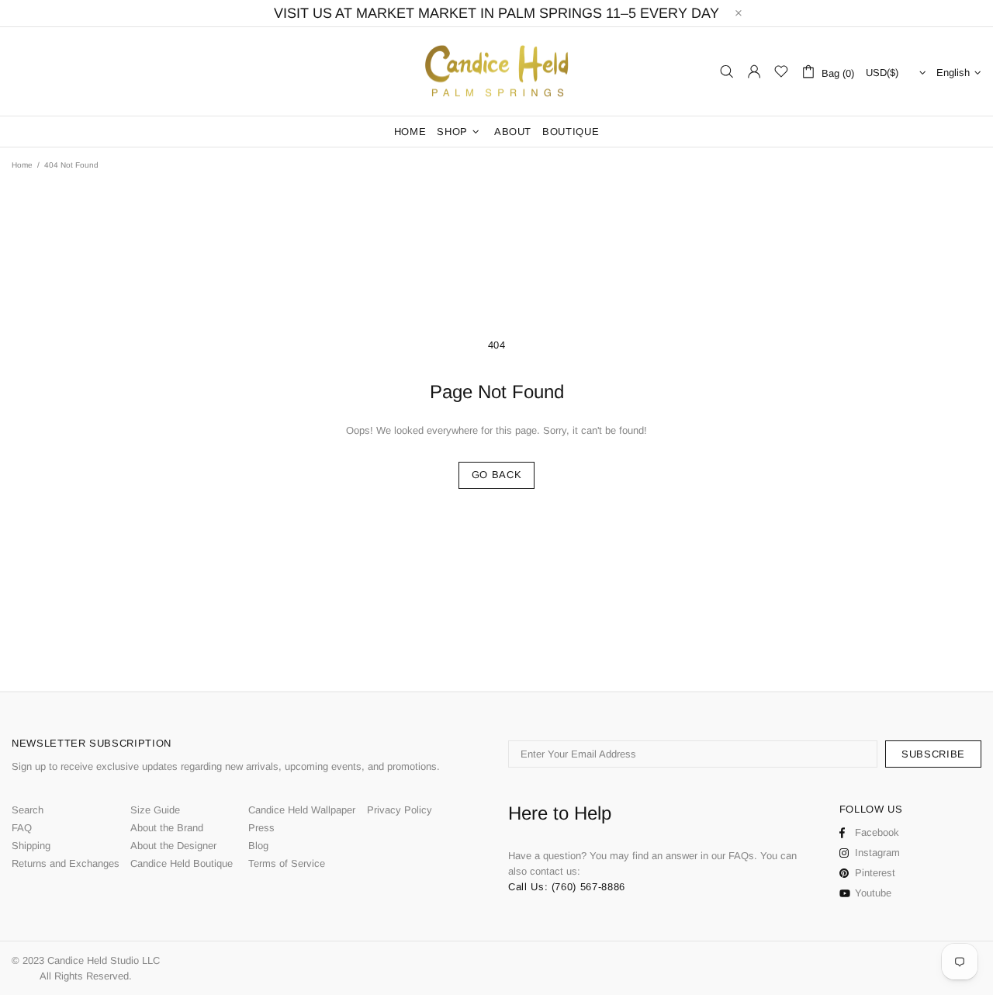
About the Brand (166, 828)
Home (22, 165)
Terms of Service (286, 863)
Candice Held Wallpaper (301, 810)
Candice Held (496, 71)
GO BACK (497, 474)
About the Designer (173, 845)
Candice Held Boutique (181, 863)
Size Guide (155, 810)
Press (261, 828)
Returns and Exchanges (65, 863)
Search (27, 810)
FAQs (741, 856)
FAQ (22, 828)
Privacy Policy (399, 810)
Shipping (31, 845)
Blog (258, 845)
